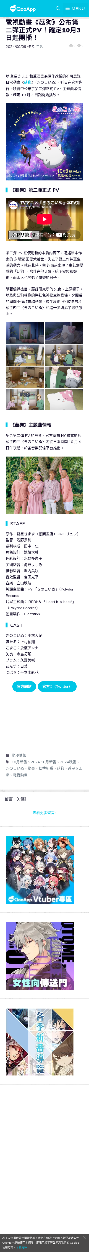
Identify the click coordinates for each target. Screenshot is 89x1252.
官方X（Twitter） (57, 686)
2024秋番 (68, 762)
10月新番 (19, 762)
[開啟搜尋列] (58, 9)
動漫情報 (19, 755)
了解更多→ (23, 1247)
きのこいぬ (15, 768)
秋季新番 (46, 768)
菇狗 (27, 82)
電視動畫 (20, 775)
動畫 (31, 768)
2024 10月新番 (43, 762)
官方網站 (24, 686)
